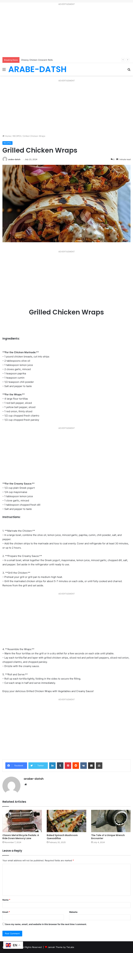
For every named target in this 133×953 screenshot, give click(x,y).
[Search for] (129, 70)
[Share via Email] (91, 765)
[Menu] (4, 70)
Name (6, 900)
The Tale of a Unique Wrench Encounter (108, 837)
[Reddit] (76, 765)
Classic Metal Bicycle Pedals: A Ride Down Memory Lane (20, 837)
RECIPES (17, 136)
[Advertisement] (66, 32)
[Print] (99, 765)
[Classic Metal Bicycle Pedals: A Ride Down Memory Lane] (22, 821)
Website (73, 912)
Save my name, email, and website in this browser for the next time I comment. (46, 924)
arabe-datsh (14, 159)
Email (6, 912)
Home (7, 136)
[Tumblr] (60, 765)
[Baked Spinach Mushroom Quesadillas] (66, 821)
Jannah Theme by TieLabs (61, 947)
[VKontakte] (83, 765)
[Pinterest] (68, 765)
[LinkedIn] (52, 765)
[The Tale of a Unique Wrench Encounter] (111, 821)
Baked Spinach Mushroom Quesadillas (62, 837)
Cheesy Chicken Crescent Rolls (37, 60)
